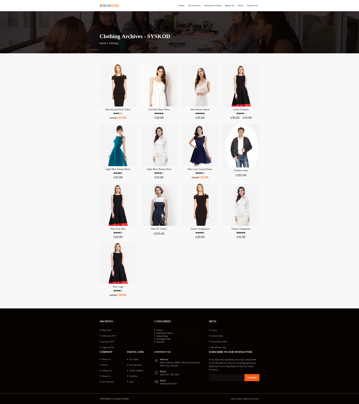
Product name (241, 170)
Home (182, 5)
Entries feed (217, 335)
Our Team (133, 359)
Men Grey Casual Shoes (200, 169)
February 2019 (109, 335)
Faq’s (131, 381)
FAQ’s (240, 5)
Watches (160, 341)
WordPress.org (218, 347)
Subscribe (252, 377)
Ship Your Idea (118, 228)
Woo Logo (118, 286)
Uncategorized (163, 338)
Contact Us (252, 5)
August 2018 (108, 347)
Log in (214, 330)
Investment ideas (213, 5)
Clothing (113, 43)
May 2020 (106, 330)
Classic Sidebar (136, 370)
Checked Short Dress (159, 109)
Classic (159, 330)
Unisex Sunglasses (200, 228)
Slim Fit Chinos (159, 228)
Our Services (194, 5)
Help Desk (236, 398)
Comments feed (219, 341)
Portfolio (133, 376)
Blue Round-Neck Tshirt (117, 109)
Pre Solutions (135, 364)
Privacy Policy (251, 398)
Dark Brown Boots (200, 109)
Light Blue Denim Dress (117, 169)
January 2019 (108, 341)
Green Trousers (241, 109)
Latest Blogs (162, 336)
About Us (229, 5)
